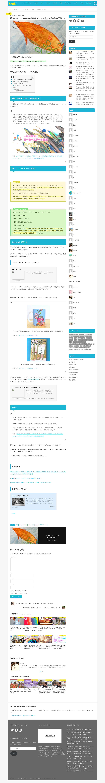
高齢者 (88, 349)
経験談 (74, 347)
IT (17, 524)
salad (22, 663)
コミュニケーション (73, 336)
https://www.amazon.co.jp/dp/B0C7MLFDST (24, 715)
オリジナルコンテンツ (27, 3)
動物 (91, 340)
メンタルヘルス (81, 338)
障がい (42, 3)
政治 (84, 343)
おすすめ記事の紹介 (19, 90)
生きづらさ (31, 524)
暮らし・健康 (67, 3)
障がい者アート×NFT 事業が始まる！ (23, 79)
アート (13, 524)
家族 (85, 342)
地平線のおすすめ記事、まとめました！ (78, 771)
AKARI (12, 3)
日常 (88, 343)
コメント (13, 557)
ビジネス (71, 338)
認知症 (84, 347)
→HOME (12, 513)
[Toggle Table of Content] (31, 77)
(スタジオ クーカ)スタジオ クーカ (28, 335)
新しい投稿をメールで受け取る (19, 593)
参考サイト (17, 89)
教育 (61, 3)
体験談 (36, 3)
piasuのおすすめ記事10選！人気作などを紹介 (79, 729)
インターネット (24, 524)
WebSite (43, 671)
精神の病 (48, 3)
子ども (77, 342)
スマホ (90, 336)
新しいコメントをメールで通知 (19, 590)
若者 (78, 347)
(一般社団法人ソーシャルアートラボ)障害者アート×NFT (25, 478)
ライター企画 (89, 338)
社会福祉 (85, 345)
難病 (82, 349)
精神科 (70, 347)
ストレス (81, 336)
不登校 (75, 340)
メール (12, 578)
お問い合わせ (32, 778)
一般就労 (71, 340)
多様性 (70, 342)
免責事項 (25, 778)
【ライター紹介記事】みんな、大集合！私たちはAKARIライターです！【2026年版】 (85, 78)
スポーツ (86, 336)
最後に (15, 87)
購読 (72, 41)
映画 (91, 343)
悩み (81, 343)
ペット (75, 338)
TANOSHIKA (75, 334)
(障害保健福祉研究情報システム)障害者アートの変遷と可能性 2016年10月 (30, 482)
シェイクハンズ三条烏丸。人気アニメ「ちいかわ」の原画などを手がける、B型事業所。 (85, 53)
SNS (70, 334)
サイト (12, 584)
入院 (88, 340)
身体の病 (55, 3)
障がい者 (71, 349)
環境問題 (71, 345)
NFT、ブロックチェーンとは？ (21, 81)
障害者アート (43, 524)
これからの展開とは (18, 83)
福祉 (89, 345)
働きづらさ (84, 340)
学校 (81, 342)
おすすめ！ (81, 334)
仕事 (79, 340)
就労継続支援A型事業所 (74, 343)
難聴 (85, 349)
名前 (11, 573)
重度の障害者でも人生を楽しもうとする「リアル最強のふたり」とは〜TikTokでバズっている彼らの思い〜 (85, 72)
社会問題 (75, 3)
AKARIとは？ (89, 3)
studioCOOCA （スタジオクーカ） (23, 85)
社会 (37, 524)
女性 (74, 342)
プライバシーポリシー (15, 778)
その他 (81, 3)
